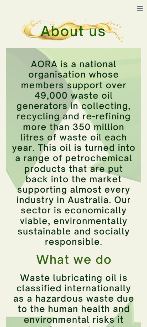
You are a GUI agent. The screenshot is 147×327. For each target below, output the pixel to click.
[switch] (140, 8)
